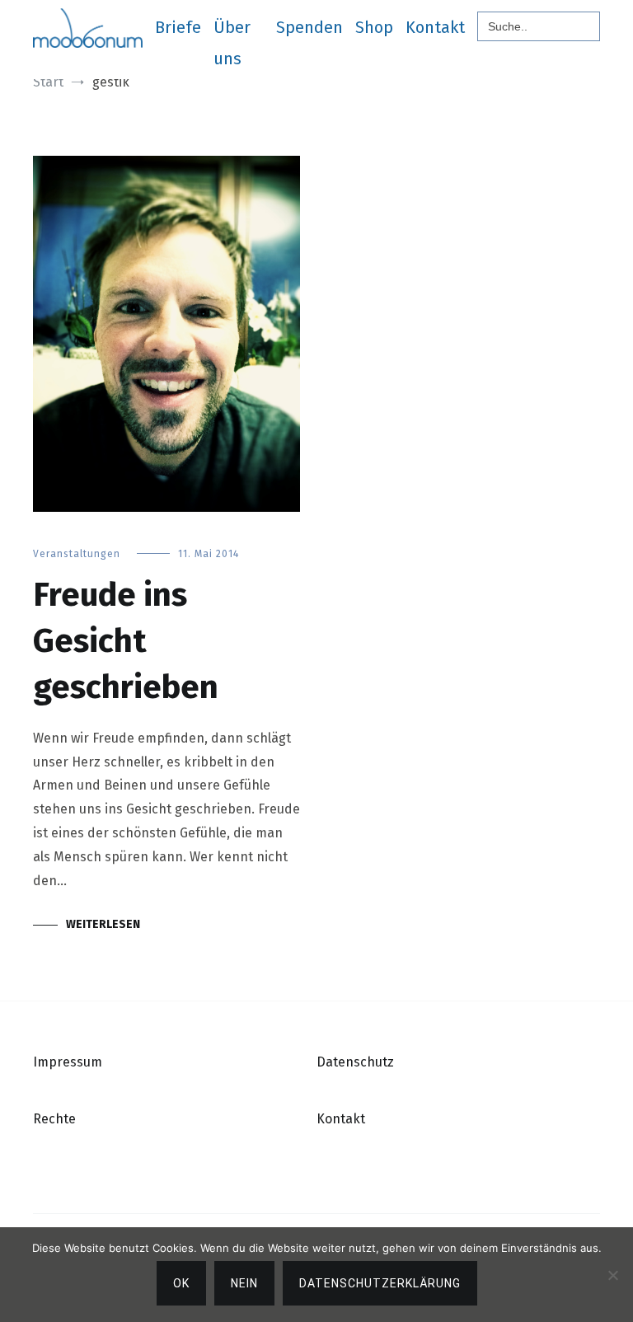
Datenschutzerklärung (380, 1283)
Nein (244, 1283)
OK (181, 1283)
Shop (374, 27)
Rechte (54, 1119)
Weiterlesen (103, 924)
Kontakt (435, 27)
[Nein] (612, 1275)
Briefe (178, 27)
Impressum (67, 1062)
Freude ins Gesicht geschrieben (125, 641)
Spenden (309, 27)
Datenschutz (355, 1062)
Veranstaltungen (76, 554)
